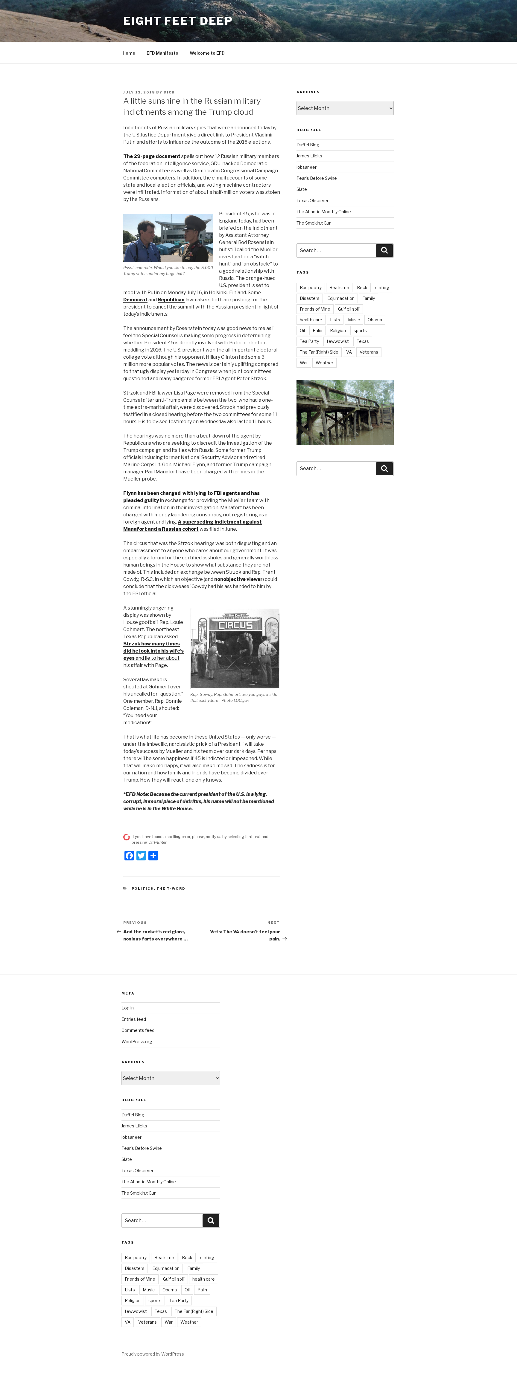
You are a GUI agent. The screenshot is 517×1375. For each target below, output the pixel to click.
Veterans (369, 352)
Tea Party (309, 341)
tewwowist (338, 341)
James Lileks (309, 155)
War (304, 362)
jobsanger (306, 167)
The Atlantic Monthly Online (323, 211)
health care (311, 319)
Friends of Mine (315, 308)
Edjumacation (341, 298)
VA (349, 352)
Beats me (339, 287)
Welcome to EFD (207, 53)
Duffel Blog (307, 144)
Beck (362, 287)
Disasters (310, 298)
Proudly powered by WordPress (152, 1353)
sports (360, 330)
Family (368, 298)
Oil (302, 330)
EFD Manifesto (162, 53)
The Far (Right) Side (319, 352)
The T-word (171, 888)
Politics (143, 888)
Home (129, 53)
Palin (317, 330)
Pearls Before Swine (316, 178)
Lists (335, 319)
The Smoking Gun (314, 222)
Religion (338, 330)
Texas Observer (312, 200)
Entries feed (133, 1019)
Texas (363, 341)
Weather (324, 362)
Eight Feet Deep (178, 20)
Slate (301, 189)
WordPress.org (136, 1041)
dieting (382, 287)
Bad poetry (311, 287)
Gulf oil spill (349, 308)
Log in (127, 1007)
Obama (375, 319)
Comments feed (137, 1030)
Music (354, 319)
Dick (169, 92)
